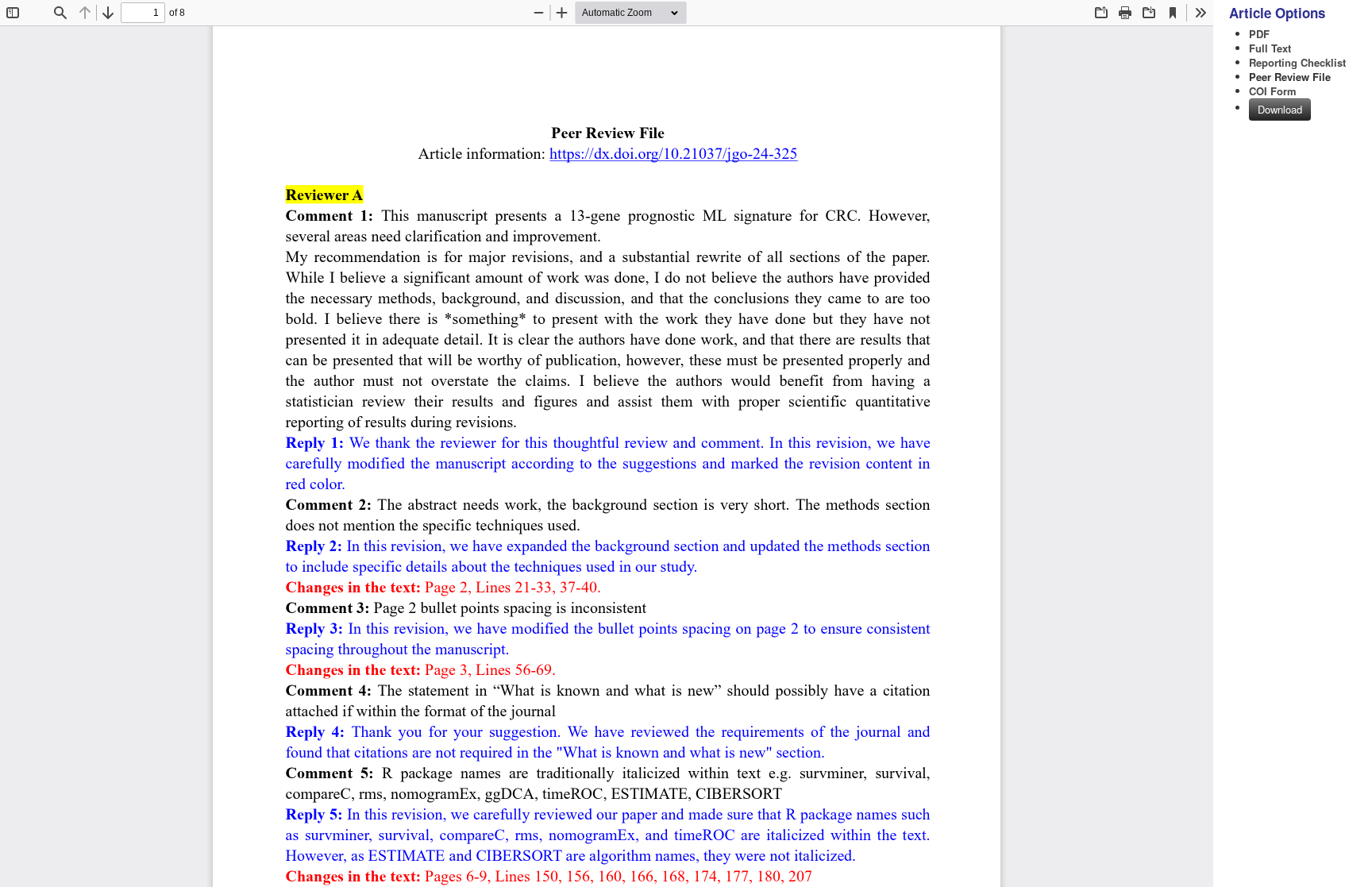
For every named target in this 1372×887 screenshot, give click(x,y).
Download (1280, 109)
